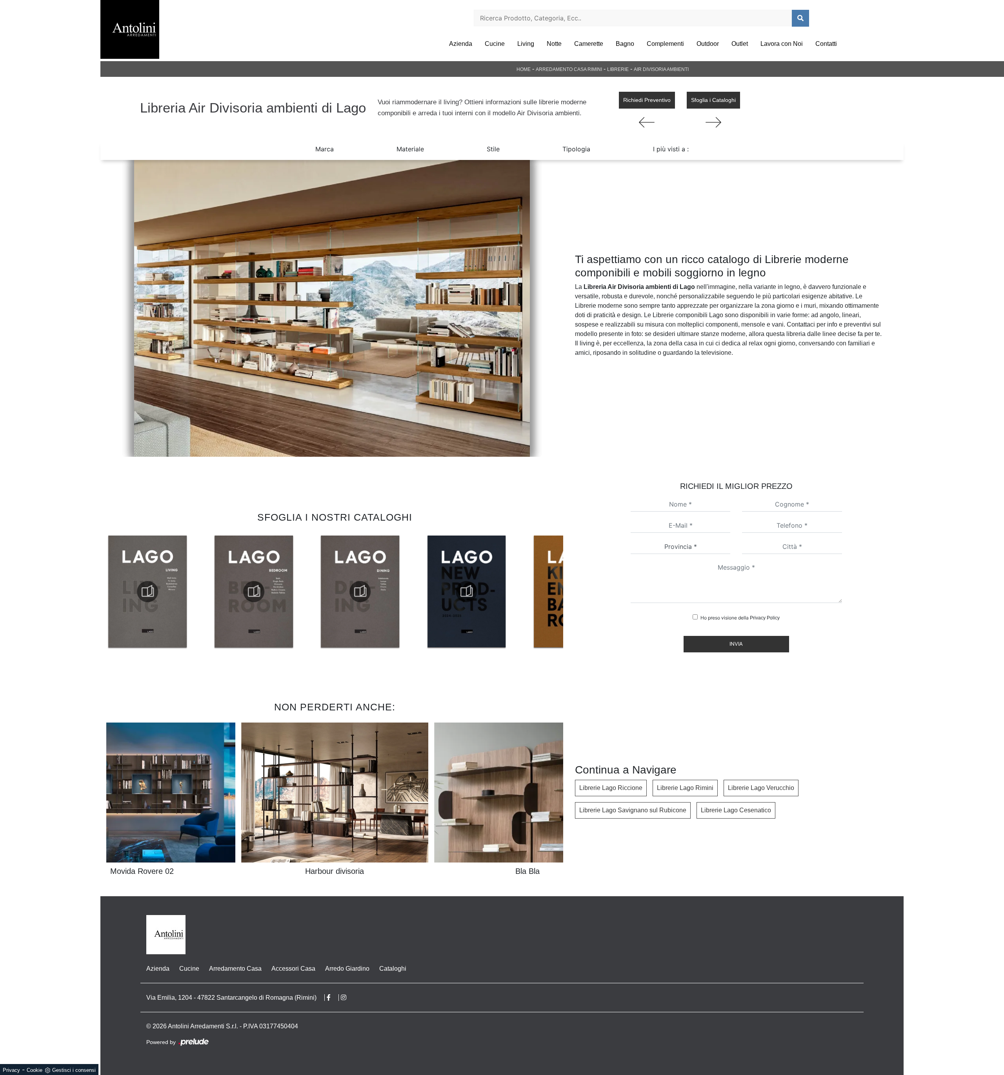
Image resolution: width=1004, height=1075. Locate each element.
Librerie (618, 69)
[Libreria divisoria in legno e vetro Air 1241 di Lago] (331, 308)
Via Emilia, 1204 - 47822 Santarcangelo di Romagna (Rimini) (231, 997)
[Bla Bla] (713, 122)
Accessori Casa (293, 968)
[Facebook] (333, 997)
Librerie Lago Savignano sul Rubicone (632, 810)
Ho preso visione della (740, 618)
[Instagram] (347, 997)
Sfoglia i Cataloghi (713, 100)
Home (524, 69)
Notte (554, 43)
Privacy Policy (765, 618)
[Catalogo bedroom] (147, 591)
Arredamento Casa (235, 968)
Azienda (460, 43)
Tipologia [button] (576, 149)
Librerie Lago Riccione (610, 787)
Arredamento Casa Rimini (569, 69)
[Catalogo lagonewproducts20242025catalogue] (360, 591)
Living (525, 43)
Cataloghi (392, 968)
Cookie (34, 1070)
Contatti (826, 43)
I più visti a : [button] (671, 149)
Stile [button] (493, 149)
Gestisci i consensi (74, 1070)
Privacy (11, 1070)
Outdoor (708, 43)
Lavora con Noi (781, 43)
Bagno (625, 43)
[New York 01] (647, 122)
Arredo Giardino (347, 968)
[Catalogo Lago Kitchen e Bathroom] (466, 591)
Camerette (588, 43)
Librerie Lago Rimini (685, 787)
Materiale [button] (410, 149)
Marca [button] (324, 149)
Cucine (495, 43)
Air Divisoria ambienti (661, 69)
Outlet (739, 43)
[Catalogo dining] (254, 591)
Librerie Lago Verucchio (761, 787)
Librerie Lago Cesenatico (736, 810)
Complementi (665, 43)
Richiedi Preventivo (647, 100)
